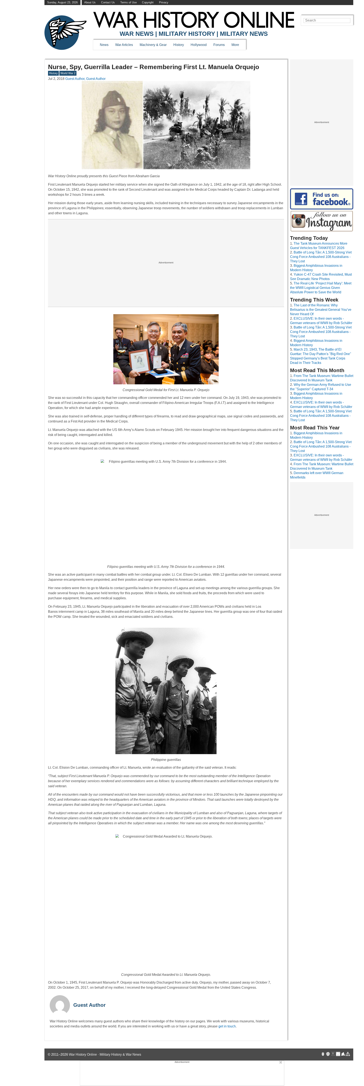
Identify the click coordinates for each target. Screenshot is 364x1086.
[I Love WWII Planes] (343, 1054)
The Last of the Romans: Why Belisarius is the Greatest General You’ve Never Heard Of (320, 309)
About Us (90, 2)
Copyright (148, 2)
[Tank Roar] (338, 1054)
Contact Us (108, 2)
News (104, 45)
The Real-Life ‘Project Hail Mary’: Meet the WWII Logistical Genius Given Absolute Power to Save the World (320, 288)
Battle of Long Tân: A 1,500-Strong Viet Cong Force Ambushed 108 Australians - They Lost (321, 257)
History (178, 45)
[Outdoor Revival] (328, 1054)
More (235, 45)
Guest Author (89, 1005)
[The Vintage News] (323, 1054)
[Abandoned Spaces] (333, 1054)
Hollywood (199, 45)
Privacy (163, 2)
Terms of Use (128, 2)
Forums (219, 45)
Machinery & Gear (153, 45)
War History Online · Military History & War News (105, 1054)
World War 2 (67, 73)
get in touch (227, 1026)
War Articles (124, 45)
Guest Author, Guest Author (85, 78)
